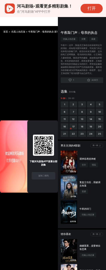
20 (99, 126)
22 (73, 133)
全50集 (73, 260)
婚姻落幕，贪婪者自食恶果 (90, 247)
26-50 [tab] (71, 98)
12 (73, 119)
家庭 (93, 39)
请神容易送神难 (88, 158)
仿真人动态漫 (18, 31)
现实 (94, 165)
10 (99, 111)
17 (73, 126)
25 (99, 133)
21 (64, 133)
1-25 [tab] (63, 98)
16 (64, 126)
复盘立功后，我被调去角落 (90, 184)
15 (99, 119)
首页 (5, 31)
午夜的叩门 (85, 208)
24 (90, 133)
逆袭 (84, 191)
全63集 (73, 171)
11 (65, 119)
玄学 (84, 165)
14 (91, 119)
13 (82, 119)
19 (91, 126)
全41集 (73, 196)
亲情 (83, 39)
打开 (91, 8)
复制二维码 (43, 175)
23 (82, 133)
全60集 (73, 221)
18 (82, 126)
